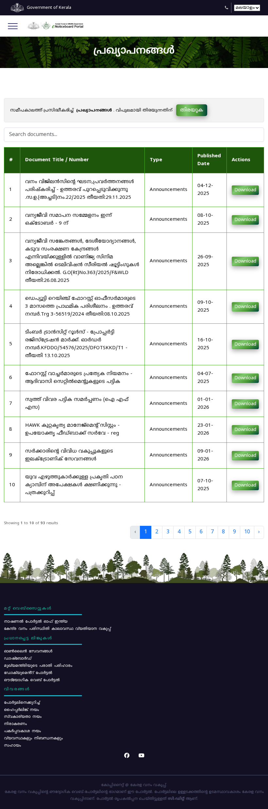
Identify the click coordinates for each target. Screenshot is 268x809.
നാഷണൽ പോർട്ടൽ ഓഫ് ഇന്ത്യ (35, 621)
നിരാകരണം (15, 723)
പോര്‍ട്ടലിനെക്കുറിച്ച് (22, 702)
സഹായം (12, 745)
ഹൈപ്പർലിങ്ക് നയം (21, 709)
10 (247, 532)
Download (245, 190)
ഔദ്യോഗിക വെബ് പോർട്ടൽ (31, 679)
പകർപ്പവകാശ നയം (22, 730)
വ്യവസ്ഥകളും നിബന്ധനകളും (33, 738)
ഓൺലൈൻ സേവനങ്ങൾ (28, 651)
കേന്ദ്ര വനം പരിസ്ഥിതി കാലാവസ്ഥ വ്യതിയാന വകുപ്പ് (57, 628)
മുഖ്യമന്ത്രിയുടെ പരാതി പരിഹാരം (38, 665)
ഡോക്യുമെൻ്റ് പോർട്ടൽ (28, 672)
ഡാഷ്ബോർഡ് (17, 658)
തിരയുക (191, 110)
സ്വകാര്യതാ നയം (23, 716)
